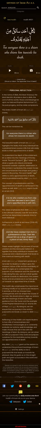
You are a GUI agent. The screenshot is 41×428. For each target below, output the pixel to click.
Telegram (16, 401)
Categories (20, 11)
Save (17, 73)
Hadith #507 (28, 20)
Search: (4, 8)
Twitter (29, 401)
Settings (19, 409)
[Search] (38, 8)
